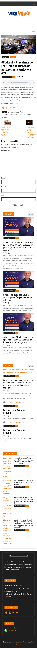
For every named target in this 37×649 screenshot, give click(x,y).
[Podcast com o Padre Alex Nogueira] (14, 402)
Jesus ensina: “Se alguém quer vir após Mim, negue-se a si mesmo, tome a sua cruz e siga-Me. (18, 340)
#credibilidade (5, 115)
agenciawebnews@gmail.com (12, 628)
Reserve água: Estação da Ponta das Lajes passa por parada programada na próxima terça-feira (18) (23, 500)
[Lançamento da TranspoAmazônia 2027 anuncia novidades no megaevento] (7, 487)
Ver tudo (31, 214)
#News (28, 114)
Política (12, 57)
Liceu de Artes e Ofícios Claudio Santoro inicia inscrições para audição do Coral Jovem (31, 132)
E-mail (3, 187)
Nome (3, 178)
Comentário (5, 150)
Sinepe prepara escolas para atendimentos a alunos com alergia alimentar (5, 132)
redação (21, 77)
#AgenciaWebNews (13, 112)
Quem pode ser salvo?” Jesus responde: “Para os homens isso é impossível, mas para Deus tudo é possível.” (18, 246)
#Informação (21, 115)
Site (2, 195)
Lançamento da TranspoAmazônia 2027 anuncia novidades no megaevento (23, 482)
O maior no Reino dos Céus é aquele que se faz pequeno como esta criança (17, 297)
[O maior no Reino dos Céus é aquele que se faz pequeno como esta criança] (18, 279)
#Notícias (4, 117)
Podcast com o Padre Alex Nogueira (14, 411)
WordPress (23, 642)
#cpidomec (23, 112)
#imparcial (14, 114)
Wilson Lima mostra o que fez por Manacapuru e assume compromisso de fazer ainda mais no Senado (18, 384)
